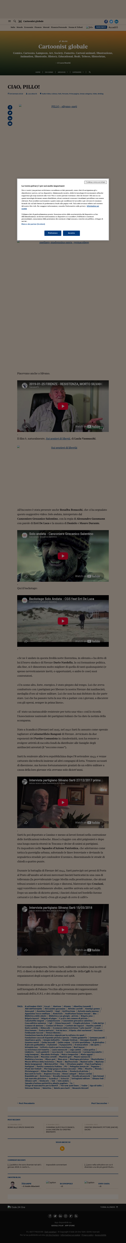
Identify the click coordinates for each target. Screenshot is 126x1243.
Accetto (71, 233)
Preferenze (53, 233)
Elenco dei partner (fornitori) (33, 224)
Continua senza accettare (95, 182)
